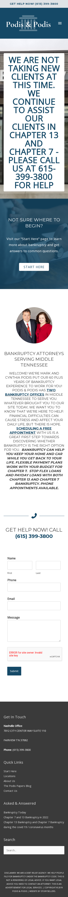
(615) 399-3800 (34, 536)
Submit (14, 671)
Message (13, 617)
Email (11, 599)
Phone (11, 580)
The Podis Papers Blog (17, 786)
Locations (9, 776)
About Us (9, 781)
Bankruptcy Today (15, 812)
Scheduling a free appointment (31, 431)
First (9, 573)
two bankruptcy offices (30, 392)
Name (11, 558)
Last (38, 573)
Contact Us (10, 790)
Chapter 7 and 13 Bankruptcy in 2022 (26, 817)
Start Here (10, 771)
